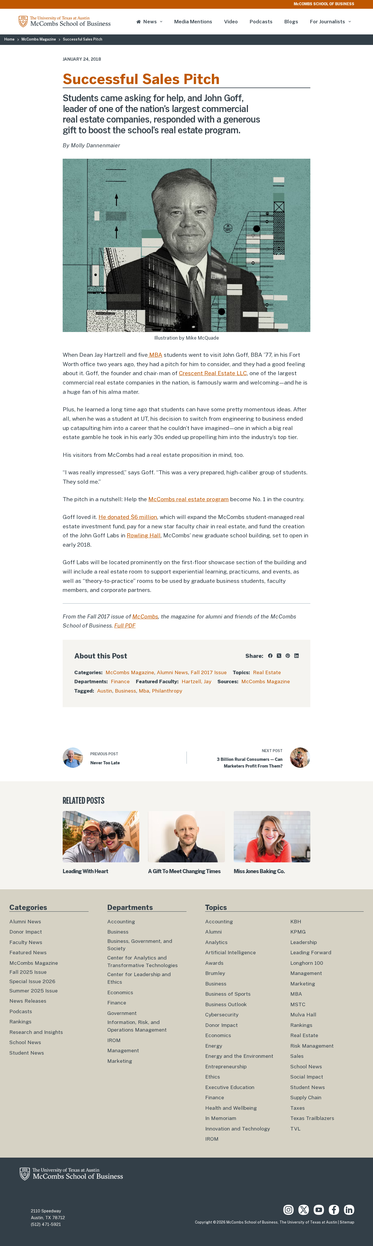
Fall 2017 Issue (209, 672)
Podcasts (261, 22)
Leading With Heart (85, 871)
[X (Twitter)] (279, 655)
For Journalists (327, 22)
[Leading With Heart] (101, 836)
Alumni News (172, 672)
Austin (104, 691)
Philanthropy (167, 691)
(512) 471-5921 (46, 1224)
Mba (144, 691)
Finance (120, 681)
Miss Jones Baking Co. (259, 871)
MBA (155, 355)
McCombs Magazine (129, 672)
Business (125, 691)
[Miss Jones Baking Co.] (272, 836)
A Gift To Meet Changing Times (184, 871)
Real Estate (267, 672)
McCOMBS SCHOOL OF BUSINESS (324, 4)
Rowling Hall (144, 535)
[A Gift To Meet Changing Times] (186, 836)
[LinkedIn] (296, 655)
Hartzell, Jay (196, 681)
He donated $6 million (127, 517)
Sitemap (347, 1222)
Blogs (291, 22)
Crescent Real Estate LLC (213, 373)
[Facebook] (270, 655)
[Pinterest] (288, 655)
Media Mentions (193, 22)
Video (231, 22)
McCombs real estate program (188, 499)
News (150, 22)
